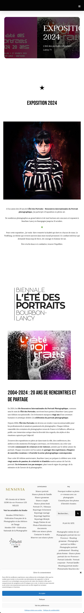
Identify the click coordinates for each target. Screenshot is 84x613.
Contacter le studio (42, 534)
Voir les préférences (42, 605)
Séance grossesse (42, 497)
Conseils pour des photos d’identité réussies (68, 502)
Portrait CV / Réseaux (42, 507)
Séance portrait (42, 491)
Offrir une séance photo (42, 531)
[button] (81, 572)
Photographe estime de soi (68, 532)
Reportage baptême (42, 516)
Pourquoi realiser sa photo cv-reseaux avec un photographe (68, 494)
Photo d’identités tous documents (42, 526)
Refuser (42, 599)
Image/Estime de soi (42, 522)
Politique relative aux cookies (33, 610)
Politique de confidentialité (51, 610)
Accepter (42, 593)
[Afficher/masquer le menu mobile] (79, 6)
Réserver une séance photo (42, 537)
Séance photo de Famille (42, 494)
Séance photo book (42, 503)
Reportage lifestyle (42, 519)
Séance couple (42, 500)
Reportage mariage (42, 513)
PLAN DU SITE (68, 523)
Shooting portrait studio (68, 566)
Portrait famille (73, 563)
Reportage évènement (42, 510)
